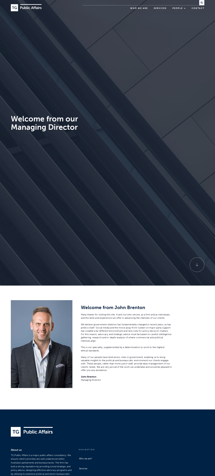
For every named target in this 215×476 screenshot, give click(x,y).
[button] (179, 8)
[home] (26, 7)
